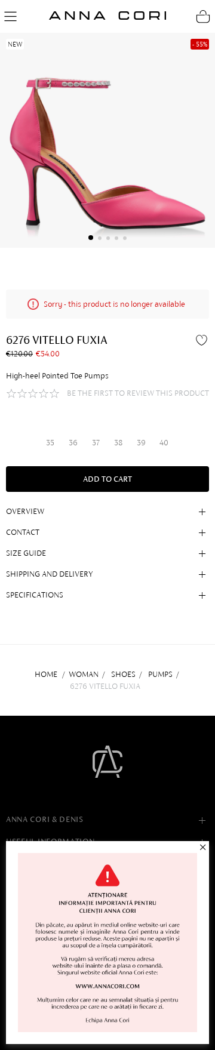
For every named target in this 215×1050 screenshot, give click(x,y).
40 (163, 442)
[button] (90, 237)
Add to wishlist (203, 340)
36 (73, 442)
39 (141, 442)
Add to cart (107, 479)
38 (118, 442)
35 (50, 442)
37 (96, 442)
